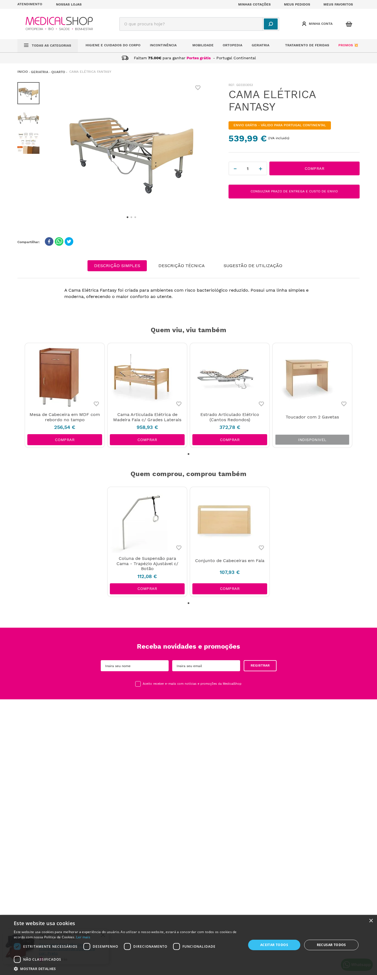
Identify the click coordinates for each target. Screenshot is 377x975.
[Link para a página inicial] (22, 72)
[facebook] (49, 242)
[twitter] (69, 242)
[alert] (188, 945)
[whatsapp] (59, 242)
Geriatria (39, 72)
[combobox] (199, 24)
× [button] (371, 921)
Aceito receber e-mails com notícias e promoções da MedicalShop (192, 684)
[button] (33, 4)
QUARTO (58, 72)
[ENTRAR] (318, 23)
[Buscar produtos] (271, 23)
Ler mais (83, 937)
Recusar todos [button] (331, 944)
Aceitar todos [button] (274, 944)
